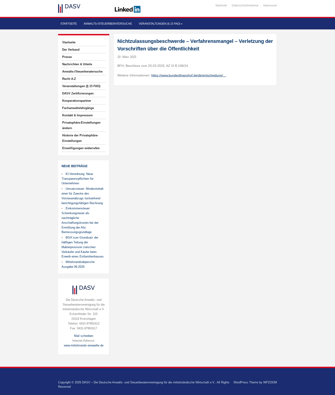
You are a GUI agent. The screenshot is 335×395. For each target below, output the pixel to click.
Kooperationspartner (76, 100)
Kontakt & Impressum (77, 115)
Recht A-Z (69, 79)
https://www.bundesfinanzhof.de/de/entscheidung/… (188, 75)
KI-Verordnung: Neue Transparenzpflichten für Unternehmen (77, 178)
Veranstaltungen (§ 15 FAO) (161, 23)
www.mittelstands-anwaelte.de (83, 345)
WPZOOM (270, 382)
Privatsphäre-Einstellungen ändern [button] (81, 125)
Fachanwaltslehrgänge (78, 108)
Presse (67, 57)
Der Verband (71, 49)
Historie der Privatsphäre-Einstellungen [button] (80, 138)
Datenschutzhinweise (245, 5)
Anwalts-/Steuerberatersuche (108, 23)
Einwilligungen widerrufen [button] (81, 148)
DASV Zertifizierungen (78, 93)
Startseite (221, 5)
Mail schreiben (83, 336)
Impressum (270, 5)
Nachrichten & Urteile (77, 64)
